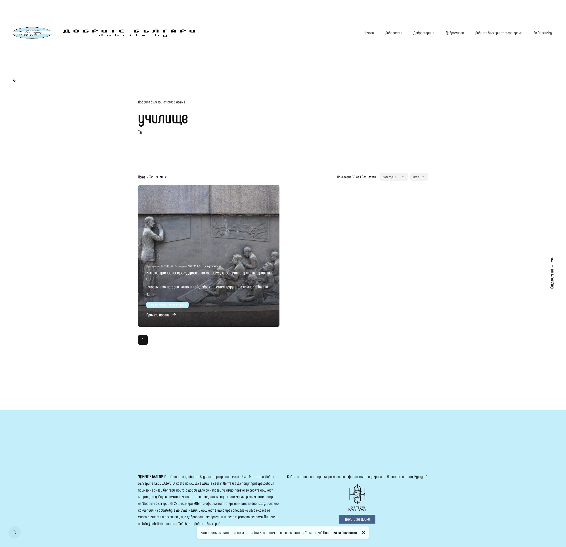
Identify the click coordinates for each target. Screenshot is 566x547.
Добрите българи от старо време (161, 101)
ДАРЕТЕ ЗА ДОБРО (357, 519)
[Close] (363, 532)
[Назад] (14, 80)
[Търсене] (14, 532)
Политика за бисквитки (340, 532)
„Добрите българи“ (207, 523)
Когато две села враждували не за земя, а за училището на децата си (208, 275)
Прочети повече (157, 314)
